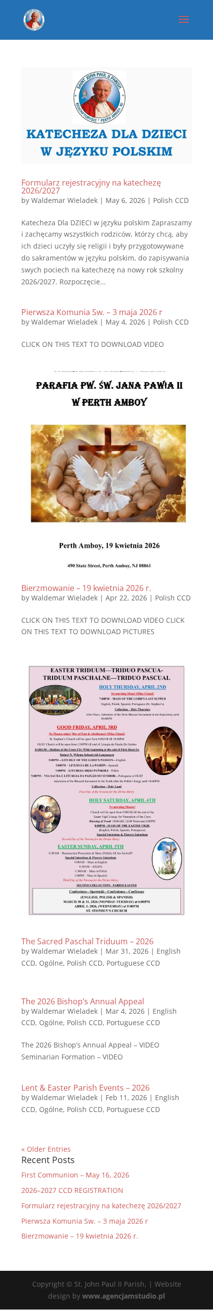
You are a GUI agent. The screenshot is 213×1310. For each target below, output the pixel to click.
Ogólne (51, 963)
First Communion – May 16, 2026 (75, 1174)
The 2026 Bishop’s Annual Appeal (82, 1001)
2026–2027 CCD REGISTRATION (72, 1190)
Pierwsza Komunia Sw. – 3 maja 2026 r (91, 312)
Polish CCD (171, 200)
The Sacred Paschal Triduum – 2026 (87, 941)
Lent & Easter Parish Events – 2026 (85, 1087)
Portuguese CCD (133, 963)
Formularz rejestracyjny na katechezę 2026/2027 (91, 186)
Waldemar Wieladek (64, 200)
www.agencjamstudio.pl (123, 1296)
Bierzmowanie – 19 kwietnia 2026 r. (86, 588)
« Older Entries (46, 1149)
